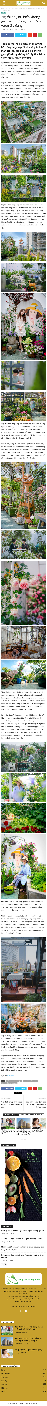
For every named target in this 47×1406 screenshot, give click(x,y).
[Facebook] (21, 1311)
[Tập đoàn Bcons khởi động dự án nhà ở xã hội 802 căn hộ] (8, 1123)
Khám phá (4, 1388)
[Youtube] (26, 1311)
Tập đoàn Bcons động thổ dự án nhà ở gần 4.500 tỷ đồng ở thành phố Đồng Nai (23, 1132)
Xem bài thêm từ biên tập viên (31, 1115)
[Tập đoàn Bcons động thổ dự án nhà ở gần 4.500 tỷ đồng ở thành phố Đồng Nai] (24, 1123)
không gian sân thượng (14, 1081)
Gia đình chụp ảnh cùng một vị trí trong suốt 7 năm (11, 1104)
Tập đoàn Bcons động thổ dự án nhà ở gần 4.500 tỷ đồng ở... (28, 1339)
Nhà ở (4, 12)
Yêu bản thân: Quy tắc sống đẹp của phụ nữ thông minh (36, 1104)
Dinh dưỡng (36, 1128)
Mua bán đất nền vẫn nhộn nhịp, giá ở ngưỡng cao (22, 1247)
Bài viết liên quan (11, 1115)
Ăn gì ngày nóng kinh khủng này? (37, 1130)
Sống (3, 1128)
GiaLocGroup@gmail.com (27, 1306)
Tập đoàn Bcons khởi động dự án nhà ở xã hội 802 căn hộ (8, 1131)
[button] (43, 3)
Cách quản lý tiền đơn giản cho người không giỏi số (22, 1230)
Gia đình (10, 1076)
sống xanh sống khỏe (30, 1081)
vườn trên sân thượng (9, 1083)
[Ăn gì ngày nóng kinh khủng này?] (39, 1123)
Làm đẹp (4, 1381)
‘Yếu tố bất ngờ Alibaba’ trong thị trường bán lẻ (21, 1239)
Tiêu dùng (4, 1377)
